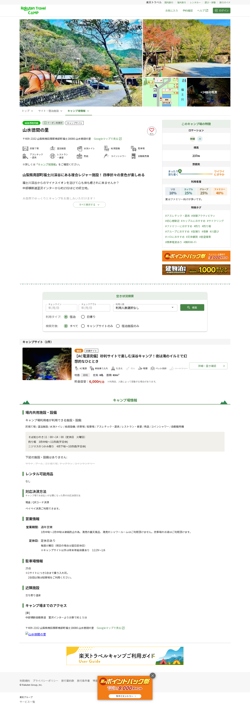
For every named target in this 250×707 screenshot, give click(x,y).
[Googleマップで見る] (35, 634)
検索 (194, 307)
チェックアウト (89, 304)
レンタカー (195, 2)
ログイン (224, 10)
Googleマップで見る (106, 138)
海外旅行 (181, 2)
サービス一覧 (27, 702)
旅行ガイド (224, 2)
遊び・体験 (210, 2)
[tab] (28, 111)
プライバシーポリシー (45, 680)
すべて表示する (87, 204)
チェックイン (54, 304)
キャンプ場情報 (47, 164)
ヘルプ (201, 10)
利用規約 (25, 680)
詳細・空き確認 (207, 366)
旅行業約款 (67, 680)
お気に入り (171, 10)
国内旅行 (169, 2)
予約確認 (187, 10)
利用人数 (120, 304)
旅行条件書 (83, 680)
